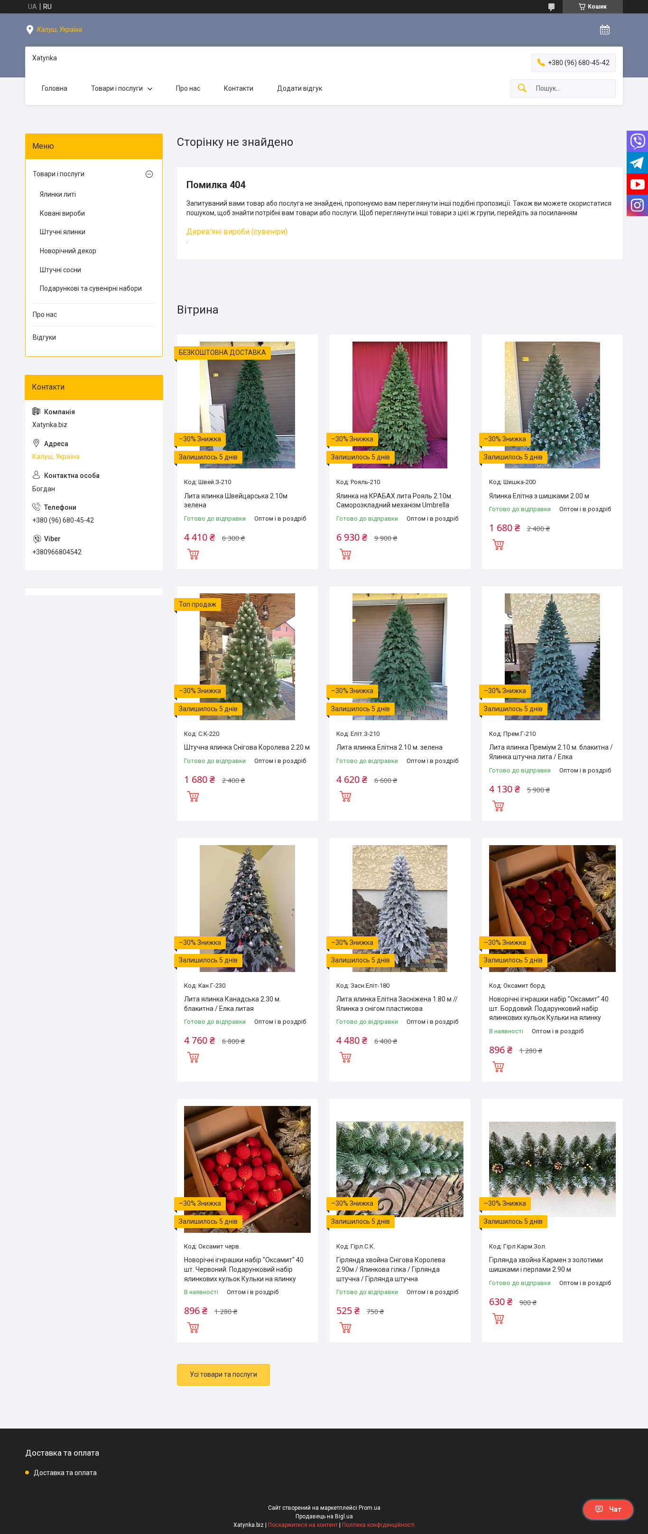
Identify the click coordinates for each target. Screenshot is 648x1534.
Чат (615, 1509)
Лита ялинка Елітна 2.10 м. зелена (389, 747)
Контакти (238, 88)
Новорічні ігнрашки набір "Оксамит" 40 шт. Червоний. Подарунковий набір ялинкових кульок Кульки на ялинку (244, 1269)
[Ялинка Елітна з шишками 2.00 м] (552, 405)
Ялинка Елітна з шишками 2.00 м (539, 496)
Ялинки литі (58, 194)
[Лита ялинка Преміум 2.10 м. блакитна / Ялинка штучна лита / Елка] (552, 656)
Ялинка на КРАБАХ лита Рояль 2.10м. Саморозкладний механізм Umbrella (394, 500)
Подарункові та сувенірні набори (91, 288)
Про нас (188, 88)
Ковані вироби (62, 213)
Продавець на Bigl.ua (324, 1516)
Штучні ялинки (62, 232)
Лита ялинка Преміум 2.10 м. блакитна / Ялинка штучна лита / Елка (551, 752)
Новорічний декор (68, 251)
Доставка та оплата (65, 1473)
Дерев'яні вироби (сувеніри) (236, 231)
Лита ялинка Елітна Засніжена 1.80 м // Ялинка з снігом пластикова (397, 1003)
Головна (54, 88)
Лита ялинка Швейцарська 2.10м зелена (235, 500)
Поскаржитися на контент (303, 1525)
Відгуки (44, 337)
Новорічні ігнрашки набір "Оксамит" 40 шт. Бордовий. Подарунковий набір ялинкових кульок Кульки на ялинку (549, 1008)
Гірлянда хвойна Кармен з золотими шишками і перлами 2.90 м (546, 1264)
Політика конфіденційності (378, 1525)
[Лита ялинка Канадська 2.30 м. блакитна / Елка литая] (247, 908)
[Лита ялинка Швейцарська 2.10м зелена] (247, 405)
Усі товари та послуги (223, 1374)
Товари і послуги (117, 88)
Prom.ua (369, 1508)
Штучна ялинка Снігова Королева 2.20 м (247, 747)
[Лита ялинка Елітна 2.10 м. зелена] (399, 656)
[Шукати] (522, 88)
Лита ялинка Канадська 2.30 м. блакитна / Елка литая (232, 1003)
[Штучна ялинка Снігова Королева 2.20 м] (247, 656)
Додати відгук (299, 88)
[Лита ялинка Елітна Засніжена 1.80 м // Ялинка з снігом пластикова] (399, 908)
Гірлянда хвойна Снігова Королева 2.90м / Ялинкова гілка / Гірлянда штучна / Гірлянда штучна (390, 1269)
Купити (193, 553)
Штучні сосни (60, 270)
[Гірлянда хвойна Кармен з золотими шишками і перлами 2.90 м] (552, 1169)
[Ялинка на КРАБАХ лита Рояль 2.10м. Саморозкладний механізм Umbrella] (399, 405)
